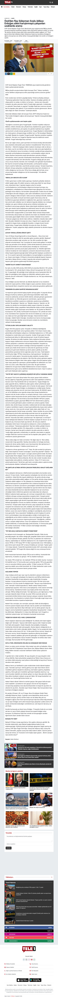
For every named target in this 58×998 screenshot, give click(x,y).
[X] (26, 959)
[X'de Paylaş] (8, 74)
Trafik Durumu (34, 967)
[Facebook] (24, 959)
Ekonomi (18, 7)
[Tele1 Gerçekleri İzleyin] (8, 2)
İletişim (53, 7)
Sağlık (36, 7)
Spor (40, 7)
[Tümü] (51, 877)
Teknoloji (30, 7)
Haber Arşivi (34, 974)
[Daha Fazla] (14, 74)
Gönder (9, 848)
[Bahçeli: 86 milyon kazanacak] (41, 799)
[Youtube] (31, 959)
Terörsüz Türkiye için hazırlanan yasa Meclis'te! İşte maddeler (15, 826)
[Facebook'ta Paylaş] (6, 74)
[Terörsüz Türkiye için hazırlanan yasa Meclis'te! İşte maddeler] (17, 818)
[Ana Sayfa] (1, 7)
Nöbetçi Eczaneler (10, 964)
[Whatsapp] (34, 959)
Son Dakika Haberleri (11, 974)
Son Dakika (6, 7)
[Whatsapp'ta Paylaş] (11, 74)
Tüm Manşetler (34, 970)
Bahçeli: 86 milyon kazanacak (37, 807)
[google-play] (35, 980)
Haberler (6, 18)
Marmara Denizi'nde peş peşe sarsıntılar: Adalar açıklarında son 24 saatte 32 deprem (17, 808)
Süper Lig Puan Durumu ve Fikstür (14, 970)
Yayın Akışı (46, 7)
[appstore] (22, 980)
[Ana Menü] (52, 2)
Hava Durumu (35, 964)
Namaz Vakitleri (10, 967)
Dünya (24, 7)
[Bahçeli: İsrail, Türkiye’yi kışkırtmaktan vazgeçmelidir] (17, 780)
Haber (13, 7)
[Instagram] (29, 959)
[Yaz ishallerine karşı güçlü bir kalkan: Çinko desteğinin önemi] (41, 818)
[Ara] (50, 2)
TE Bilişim (13, 996)
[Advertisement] (29, 864)
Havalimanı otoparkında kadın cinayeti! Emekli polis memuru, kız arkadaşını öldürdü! (39, 789)
